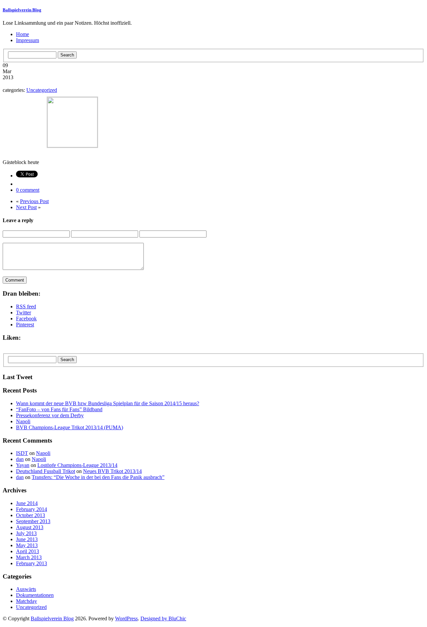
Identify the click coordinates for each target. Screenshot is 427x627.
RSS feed (26, 306)
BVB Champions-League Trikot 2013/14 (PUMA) (69, 427)
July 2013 (26, 533)
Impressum (27, 40)
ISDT (22, 453)
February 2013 (31, 563)
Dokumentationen (35, 595)
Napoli (23, 421)
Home (22, 34)
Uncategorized (41, 90)
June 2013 (27, 539)
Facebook (26, 318)
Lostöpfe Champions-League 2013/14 (77, 465)
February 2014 (31, 509)
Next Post (26, 207)
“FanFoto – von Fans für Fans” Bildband (59, 409)
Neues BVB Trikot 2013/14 (112, 471)
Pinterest (25, 324)
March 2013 (29, 557)
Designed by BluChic (163, 618)
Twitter (23, 312)
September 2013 (33, 521)
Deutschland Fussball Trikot (45, 471)
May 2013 (27, 545)
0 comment (27, 190)
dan (20, 459)
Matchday (26, 601)
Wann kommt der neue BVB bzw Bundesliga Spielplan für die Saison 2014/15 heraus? (107, 403)
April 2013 (27, 551)
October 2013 (30, 515)
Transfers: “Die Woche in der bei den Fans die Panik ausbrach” (98, 477)
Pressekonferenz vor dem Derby (50, 415)
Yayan (22, 465)
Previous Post (34, 201)
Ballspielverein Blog (22, 9)
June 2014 (27, 503)
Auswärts (26, 589)
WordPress (126, 618)
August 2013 (29, 527)
